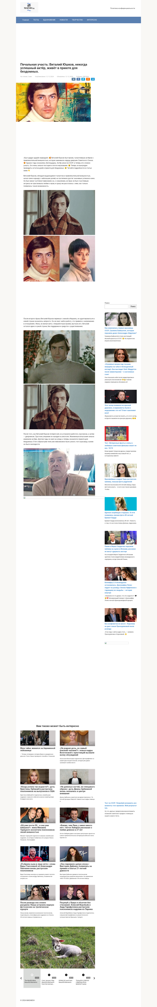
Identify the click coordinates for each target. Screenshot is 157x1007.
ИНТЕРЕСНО (92, 20)
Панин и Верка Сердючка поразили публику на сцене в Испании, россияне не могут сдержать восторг (120, 549)
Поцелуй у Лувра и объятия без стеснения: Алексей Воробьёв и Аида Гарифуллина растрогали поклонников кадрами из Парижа (76, 906)
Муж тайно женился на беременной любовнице (37, 749)
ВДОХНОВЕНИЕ (49, 20)
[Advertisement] (78, 41)
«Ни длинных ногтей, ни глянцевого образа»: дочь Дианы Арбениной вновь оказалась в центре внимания (77, 790)
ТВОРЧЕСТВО (77, 20)
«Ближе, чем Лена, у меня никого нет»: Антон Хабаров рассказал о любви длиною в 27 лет (76, 827)
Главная (25, 20)
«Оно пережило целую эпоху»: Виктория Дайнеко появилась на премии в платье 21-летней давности (76, 867)
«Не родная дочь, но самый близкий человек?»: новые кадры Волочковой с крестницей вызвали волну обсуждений (77, 751)
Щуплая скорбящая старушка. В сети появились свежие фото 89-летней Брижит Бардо (120, 515)
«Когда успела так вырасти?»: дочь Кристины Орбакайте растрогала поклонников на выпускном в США (37, 789)
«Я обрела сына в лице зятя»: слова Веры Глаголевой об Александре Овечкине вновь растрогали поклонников (37, 867)
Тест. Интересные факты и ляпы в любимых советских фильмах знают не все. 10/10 (120, 445)
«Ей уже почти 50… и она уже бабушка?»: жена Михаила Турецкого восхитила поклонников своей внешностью (37, 828)
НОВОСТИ (64, 20)
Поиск (107, 303)
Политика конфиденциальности (122, 8)
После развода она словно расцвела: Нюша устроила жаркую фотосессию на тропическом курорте (37, 906)
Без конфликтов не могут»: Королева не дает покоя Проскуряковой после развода (120, 626)
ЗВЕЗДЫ (86, 76)
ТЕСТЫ (36, 20)
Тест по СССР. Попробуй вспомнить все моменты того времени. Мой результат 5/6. (121, 805)
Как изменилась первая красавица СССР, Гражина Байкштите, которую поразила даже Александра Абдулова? (121, 330)
